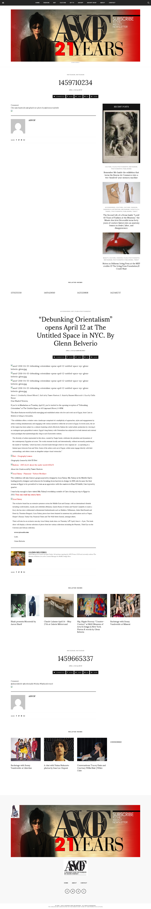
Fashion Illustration (111, 209)
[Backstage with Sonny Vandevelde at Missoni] (125, 605)
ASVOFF (80, 2)
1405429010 (49, 292)
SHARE (71, 96)
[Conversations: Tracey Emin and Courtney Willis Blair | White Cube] (92, 749)
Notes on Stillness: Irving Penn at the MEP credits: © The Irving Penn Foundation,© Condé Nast (121, 265)
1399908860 (116, 742)
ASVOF (80, 90)
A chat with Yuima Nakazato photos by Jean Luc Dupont (56, 766)
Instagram (71, 74)
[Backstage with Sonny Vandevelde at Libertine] (26, 749)
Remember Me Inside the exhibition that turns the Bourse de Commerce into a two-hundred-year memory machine (121, 174)
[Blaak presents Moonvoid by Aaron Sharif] (26, 605)
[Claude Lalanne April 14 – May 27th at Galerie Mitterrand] (59, 605)
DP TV (72, 2)
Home (37, 2)
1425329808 (82, 292)
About (102, 2)
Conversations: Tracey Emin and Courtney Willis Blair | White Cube (91, 767)
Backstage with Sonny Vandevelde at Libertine (21, 766)
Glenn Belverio (80, 350)
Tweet (135, 211)
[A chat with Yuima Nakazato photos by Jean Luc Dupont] (59, 749)
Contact (112, 2)
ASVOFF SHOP (91, 2)
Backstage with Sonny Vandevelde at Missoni (120, 622)
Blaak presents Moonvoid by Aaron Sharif (23, 622)
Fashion (46, 2)
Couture (119, 207)
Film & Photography (120, 167)
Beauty (105, 258)
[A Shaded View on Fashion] (75, 35)
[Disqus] (53, 174)
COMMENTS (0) (60, 96)
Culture (63, 2)
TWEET (79, 96)
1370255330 (16, 292)
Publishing (127, 169)
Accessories (110, 207)
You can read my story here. (28, 494)
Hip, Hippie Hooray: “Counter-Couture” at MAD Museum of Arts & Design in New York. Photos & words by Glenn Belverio (90, 626)
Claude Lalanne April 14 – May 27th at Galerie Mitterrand (57, 622)
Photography (116, 169)
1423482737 (115, 292)
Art (54, 2)
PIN (87, 96)
